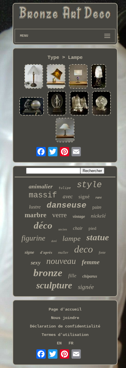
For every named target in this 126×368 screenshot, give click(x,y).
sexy (35, 263)
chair (78, 228)
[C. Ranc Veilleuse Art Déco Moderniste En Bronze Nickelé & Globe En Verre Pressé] (101, 103)
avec (68, 196)
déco (43, 225)
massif (43, 195)
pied (92, 228)
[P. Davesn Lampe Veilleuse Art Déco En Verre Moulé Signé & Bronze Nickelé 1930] (57, 103)
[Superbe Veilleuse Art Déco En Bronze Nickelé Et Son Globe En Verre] (32, 107)
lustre (35, 207)
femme (91, 262)
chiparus (89, 276)
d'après (46, 252)
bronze (47, 272)
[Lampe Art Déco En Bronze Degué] (34, 77)
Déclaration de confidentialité (65, 326)
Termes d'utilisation (65, 334)
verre (59, 215)
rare (99, 197)
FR (71, 343)
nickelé (98, 216)
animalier (41, 186)
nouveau (61, 261)
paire (96, 207)
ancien (62, 229)
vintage (79, 216)
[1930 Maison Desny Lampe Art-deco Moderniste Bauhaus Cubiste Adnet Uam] (65, 130)
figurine (33, 238)
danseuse (66, 205)
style (89, 185)
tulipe (65, 188)
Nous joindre (65, 318)
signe (29, 252)
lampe (71, 238)
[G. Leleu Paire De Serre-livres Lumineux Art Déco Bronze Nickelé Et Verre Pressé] (79, 103)
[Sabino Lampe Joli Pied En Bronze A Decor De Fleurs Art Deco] (99, 77)
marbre (35, 215)
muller (63, 252)
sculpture (54, 285)
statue (97, 237)
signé (84, 196)
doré (54, 241)
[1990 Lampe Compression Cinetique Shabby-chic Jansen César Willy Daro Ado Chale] (56, 77)
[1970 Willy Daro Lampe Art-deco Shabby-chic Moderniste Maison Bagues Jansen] (78, 77)
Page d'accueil (65, 309)
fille (72, 275)
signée (86, 286)
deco (83, 249)
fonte (102, 252)
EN (59, 343)
